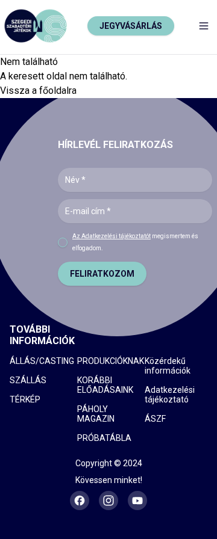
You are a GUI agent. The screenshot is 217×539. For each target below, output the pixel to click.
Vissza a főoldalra (38, 90)
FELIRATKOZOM (102, 274)
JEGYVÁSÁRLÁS (130, 26)
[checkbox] (63, 242)
